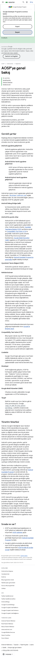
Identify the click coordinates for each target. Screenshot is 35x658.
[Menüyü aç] (3, 2)
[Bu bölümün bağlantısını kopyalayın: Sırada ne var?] (17, 524)
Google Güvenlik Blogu (8, 604)
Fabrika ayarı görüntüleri (8, 582)
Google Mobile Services (8, 632)
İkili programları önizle (7, 580)
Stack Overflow (5, 635)
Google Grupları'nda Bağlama (9, 613)
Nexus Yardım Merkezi (7, 626)
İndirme (3, 577)
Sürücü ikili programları (7, 585)
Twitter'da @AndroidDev (8, 599)
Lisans (32, 644)
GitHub (3, 588)
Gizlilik (4, 647)
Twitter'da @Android (7, 596)
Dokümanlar (10, 63)
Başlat (17, 32)
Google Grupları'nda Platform (9, 607)
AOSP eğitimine (17, 532)
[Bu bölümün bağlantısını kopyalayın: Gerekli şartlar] (18, 134)
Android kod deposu (7, 571)
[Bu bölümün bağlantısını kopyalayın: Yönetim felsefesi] (21, 422)
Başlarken (18, 63)
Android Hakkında (6, 644)
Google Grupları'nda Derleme (9, 610)
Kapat (17, 26)
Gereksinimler (5, 574)
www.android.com (6, 629)
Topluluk (16, 644)
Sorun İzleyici (5, 638)
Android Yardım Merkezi (8, 621)
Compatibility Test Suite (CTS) (16, 231)
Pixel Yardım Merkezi (7, 624)
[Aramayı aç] (23, 2)
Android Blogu (5, 602)
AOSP (2, 63)
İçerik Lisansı (24, 555)
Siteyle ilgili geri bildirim (15, 647)
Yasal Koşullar (24, 644)
